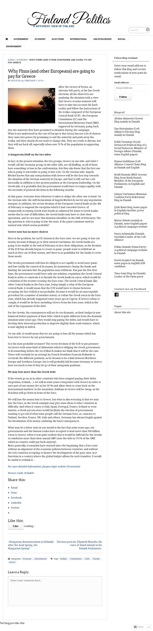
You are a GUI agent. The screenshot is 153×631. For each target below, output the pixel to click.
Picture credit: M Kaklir (21, 473)
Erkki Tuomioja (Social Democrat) (127, 143)
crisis (87, 558)
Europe (96, 558)
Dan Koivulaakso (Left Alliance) (126, 130)
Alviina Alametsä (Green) (128, 118)
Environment (14, 46)
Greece (12, 562)
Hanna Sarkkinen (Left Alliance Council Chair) (127, 163)
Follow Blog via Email (126, 58)
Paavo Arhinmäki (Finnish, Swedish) (129, 235)
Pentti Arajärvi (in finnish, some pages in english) (129, 262)
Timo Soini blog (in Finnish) (130, 273)
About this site (122, 312)
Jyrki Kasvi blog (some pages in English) (130, 209)
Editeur (16, 80)
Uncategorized (102, 39)
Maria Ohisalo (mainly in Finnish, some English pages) (130, 222)
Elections (58, 39)
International (78, 39)
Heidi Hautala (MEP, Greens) (130, 174)
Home (11, 60)
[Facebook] (116, 294)
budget (63, 558)
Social (122, 39)
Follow (123, 97)
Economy (40, 39)
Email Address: (121, 82)
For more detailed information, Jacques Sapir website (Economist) (44, 466)
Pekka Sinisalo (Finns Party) (130, 247)
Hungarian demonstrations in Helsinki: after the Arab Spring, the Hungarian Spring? (31, 545)
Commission (75, 558)
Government (21, 39)
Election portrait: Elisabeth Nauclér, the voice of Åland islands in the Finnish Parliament (79, 545)
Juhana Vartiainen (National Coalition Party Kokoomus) (130, 195)
